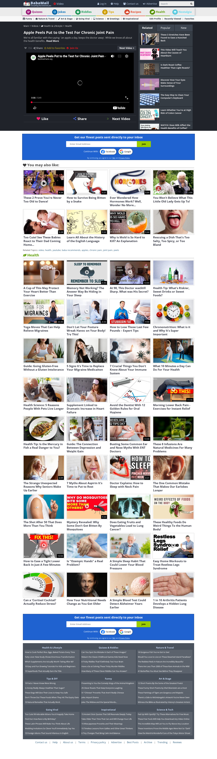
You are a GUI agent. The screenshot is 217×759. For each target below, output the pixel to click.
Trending (163, 742)
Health (160, 12)
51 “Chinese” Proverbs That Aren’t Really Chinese (102, 692)
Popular (165, 28)
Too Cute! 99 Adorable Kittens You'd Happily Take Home (49, 714)
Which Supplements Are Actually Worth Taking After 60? (49, 661)
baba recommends (71, 250)
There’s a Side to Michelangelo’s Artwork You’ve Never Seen (164, 697)
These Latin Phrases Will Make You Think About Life (47, 723)
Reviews (177, 742)
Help (116, 3)
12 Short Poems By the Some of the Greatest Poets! (160, 683)
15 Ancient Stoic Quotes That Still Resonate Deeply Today (106, 714)
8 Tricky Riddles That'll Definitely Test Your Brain (102, 661)
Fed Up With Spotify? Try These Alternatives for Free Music (163, 714)
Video (60, 3)
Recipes (135, 12)
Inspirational (131, 18)
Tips (111, 12)
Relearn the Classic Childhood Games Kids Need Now (104, 657)
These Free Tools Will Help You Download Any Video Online (163, 719)
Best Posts (133, 742)
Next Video (125, 48)
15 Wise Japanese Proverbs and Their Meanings (102, 723)
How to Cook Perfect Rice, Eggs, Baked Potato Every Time (50, 652)
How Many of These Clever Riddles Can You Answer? (104, 671)
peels (116, 250)
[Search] (191, 3)
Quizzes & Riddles (108, 647)
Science (100, 18)
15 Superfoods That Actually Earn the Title (43, 671)
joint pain (107, 250)
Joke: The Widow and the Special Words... (99, 702)
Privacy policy (98, 742)
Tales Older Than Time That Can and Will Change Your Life (106, 719)
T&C (113, 158)
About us (68, 742)
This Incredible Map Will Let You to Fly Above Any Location (163, 723)
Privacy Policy (124, 158)
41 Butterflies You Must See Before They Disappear (160, 671)
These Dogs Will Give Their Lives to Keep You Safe (46, 692)
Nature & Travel (46, 18)
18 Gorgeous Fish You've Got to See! (153, 652)
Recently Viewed (172, 18)
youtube (57, 250)
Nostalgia (185, 12)
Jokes (62, 12)
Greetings (114, 18)
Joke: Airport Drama (90, 697)
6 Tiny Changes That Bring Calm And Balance (100, 733)
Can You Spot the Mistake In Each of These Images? (103, 652)
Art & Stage (66, 18)
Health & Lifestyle (52, 26)
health (48, 250)
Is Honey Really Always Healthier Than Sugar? (45, 688)
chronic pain (95, 250)
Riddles (86, 12)
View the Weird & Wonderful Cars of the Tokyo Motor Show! (164, 733)
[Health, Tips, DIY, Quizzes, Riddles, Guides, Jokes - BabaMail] (37, 3)
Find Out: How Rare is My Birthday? (40, 719)
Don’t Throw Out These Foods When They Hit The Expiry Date (52, 697)
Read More (52, 41)
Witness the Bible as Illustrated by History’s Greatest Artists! (164, 702)
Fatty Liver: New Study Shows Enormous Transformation (50, 657)
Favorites (189, 18)
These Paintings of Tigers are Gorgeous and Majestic (160, 692)
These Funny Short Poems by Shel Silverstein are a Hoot (162, 688)
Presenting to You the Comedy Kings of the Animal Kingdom (107, 683)
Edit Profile (155, 18)
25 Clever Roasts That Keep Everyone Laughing (101, 688)
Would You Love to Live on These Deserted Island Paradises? (164, 657)
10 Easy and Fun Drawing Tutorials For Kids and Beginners (50, 666)
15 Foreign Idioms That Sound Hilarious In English (46, 733)
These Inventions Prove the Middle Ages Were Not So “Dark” (164, 728)
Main (26, 26)
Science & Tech (165, 709)
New (183, 28)
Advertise (151, 3)
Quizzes (37, 12)
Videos (35, 26)
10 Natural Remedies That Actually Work (42, 702)
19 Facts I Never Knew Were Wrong (40, 683)
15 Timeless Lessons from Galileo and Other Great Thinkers (107, 728)
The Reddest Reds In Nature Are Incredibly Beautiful (160, 661)
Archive (148, 742)
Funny (29, 18)
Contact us (132, 3)
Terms (81, 742)
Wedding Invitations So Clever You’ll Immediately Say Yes (50, 728)
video (41, 250)
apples (85, 250)
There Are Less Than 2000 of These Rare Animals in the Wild (163, 666)
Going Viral (84, 18)
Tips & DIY (52, 678)
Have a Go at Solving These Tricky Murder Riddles (103, 666)
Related (147, 28)
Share (39, 48)
